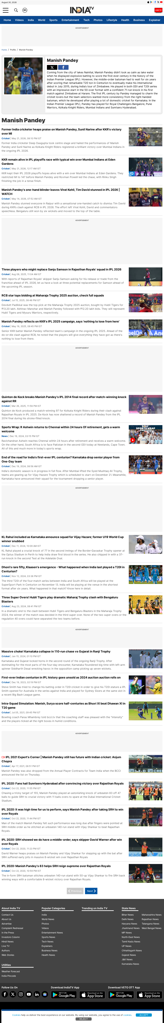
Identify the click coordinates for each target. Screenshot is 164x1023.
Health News (48, 955)
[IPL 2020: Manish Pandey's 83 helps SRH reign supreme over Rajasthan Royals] (145, 873)
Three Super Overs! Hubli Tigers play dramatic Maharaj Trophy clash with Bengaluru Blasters (60, 599)
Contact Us (7, 914)
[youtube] (29, 994)
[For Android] (121, 995)
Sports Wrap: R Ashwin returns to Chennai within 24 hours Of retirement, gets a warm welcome (61, 429)
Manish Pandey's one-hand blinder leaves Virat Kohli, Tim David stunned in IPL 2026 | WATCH (61, 192)
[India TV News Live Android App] (64, 995)
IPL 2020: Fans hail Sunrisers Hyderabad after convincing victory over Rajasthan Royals (63, 783)
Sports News (48, 937)
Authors (6, 950)
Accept (143, 1015)
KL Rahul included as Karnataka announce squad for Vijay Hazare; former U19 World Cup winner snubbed (63, 539)
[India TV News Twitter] (158, 2)
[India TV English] (82, 10)
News (5, 436)
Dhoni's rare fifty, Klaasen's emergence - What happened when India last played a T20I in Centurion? (63, 569)
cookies (127, 1015)
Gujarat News (129, 955)
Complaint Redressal (12, 928)
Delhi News (127, 919)
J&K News (127, 959)
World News (48, 919)
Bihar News (128, 914)
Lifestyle (112, 20)
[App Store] (92, 995)
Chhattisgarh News (132, 950)
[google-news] (45, 994)
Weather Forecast (11, 971)
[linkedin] (37, 994)
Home (7, 20)
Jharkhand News (130, 928)
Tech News (47, 941)
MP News (127, 932)
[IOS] (148, 2)
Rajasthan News (150, 919)
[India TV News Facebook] (155, 2)
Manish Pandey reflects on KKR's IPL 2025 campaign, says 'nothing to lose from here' (60, 321)
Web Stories (8, 955)
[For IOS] (149, 995)
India (31, 20)
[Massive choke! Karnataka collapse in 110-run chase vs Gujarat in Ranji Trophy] (145, 658)
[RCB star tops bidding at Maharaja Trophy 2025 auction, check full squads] (145, 302)
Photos (98, 20)
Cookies (16, 1015)
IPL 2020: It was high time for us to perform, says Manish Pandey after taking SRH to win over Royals (62, 811)
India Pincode (9, 975)
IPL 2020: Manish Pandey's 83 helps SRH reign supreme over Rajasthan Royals (56, 866)
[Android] (151, 2)
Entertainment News (52, 932)
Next (90, 891)
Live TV (5, 946)
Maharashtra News (151, 914)
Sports (53, 20)
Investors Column (11, 937)
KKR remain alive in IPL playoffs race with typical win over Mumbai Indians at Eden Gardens (58, 161)
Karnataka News (130, 963)
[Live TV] (158, 10)
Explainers (47, 946)
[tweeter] (13, 994)
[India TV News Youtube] (161, 2)
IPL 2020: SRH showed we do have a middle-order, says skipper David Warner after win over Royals (62, 841)
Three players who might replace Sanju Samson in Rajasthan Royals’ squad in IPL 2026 (61, 269)
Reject (83, 1019)
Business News (49, 950)
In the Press (8, 932)
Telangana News (150, 923)
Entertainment (70, 20)
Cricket (6, 138)
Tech (86, 20)
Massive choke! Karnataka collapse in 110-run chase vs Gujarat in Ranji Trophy (56, 651)
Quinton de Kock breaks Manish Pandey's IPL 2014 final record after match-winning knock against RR (64, 399)
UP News (126, 946)
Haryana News (129, 923)
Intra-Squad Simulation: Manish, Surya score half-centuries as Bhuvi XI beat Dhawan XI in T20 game (63, 705)
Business (139, 20)
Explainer (154, 20)
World (41, 20)
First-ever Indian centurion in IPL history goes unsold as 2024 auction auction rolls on (61, 677)
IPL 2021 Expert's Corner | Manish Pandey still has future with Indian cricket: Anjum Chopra (61, 759)
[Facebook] (5, 994)
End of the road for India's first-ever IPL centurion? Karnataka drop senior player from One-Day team (60, 459)
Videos (19, 20)
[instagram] (21, 994)
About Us (6, 919)
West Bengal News (151, 928)
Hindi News (7, 941)
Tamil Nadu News (131, 941)
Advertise (7, 923)
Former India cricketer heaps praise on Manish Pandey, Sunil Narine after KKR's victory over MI (62, 131)
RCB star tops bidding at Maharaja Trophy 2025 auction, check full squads (53, 295)
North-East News (131, 937)
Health (125, 20)
